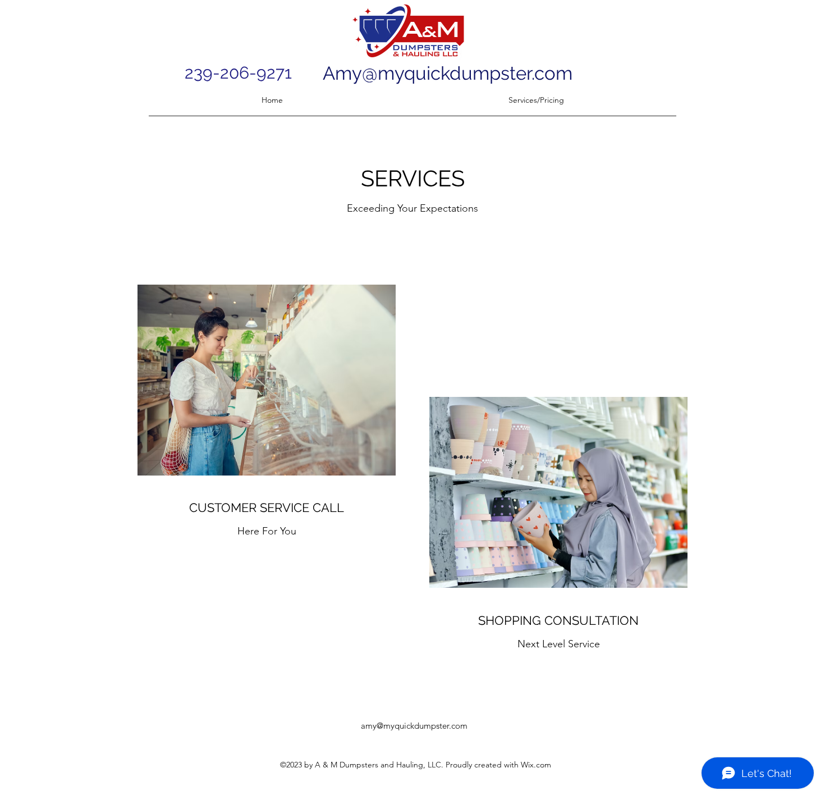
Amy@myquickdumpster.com (447, 73)
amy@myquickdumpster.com (414, 725)
